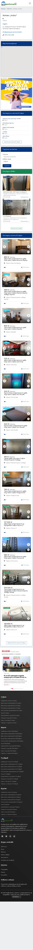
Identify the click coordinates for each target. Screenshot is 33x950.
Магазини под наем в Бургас (9, 809)
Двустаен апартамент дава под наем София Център (15, 361)
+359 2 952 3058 (9, 35)
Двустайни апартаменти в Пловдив (11, 766)
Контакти (4, 857)
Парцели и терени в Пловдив (9, 783)
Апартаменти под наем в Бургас (10, 807)
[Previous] (3, 671)
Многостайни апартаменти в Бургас (11, 802)
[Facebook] (2, 836)
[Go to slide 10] (22, 688)
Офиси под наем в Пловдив (8, 781)
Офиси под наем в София (8, 720)
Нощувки (4, 875)
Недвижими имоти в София (9, 700)
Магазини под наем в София (9, 718)
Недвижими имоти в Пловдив (9, 761)
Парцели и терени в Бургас (9, 814)
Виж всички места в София (12, 142)
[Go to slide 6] (17, 688)
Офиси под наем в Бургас (8, 812)
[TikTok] (14, 836)
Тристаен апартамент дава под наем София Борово (15, 328)
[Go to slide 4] (15, 688)
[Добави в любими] (28, 252)
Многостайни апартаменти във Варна (12, 741)
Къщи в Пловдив (5, 774)
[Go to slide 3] (13, 688)
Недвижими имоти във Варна (9, 731)
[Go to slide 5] (16, 688)
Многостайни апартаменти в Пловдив (12, 771)
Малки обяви (5, 854)
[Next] (29, 671)
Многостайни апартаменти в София (11, 710)
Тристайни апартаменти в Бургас (11, 799)
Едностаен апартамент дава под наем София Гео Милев (15, 393)
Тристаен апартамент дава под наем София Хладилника (15, 491)
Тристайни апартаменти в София (10, 708)
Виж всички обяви (16, 228)
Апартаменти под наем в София (10, 715)
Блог (2, 849)
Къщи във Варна (5, 743)
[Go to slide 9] (21, 688)
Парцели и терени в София (8, 722)
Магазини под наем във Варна (9, 748)
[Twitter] (6, 836)
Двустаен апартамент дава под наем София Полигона (15, 557)
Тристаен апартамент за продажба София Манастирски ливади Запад (16, 590)
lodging (10, 18)
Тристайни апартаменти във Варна (11, 738)
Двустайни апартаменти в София (10, 705)
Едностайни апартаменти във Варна (11, 733)
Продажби (4, 869)
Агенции (4, 846)
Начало (3, 8)
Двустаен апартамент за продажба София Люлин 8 (14, 626)
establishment (12, 20)
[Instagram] (10, 836)
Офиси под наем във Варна (8, 750)
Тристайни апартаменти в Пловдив (11, 769)
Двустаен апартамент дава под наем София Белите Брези (15, 259)
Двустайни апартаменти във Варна (11, 736)
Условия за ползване (7, 860)
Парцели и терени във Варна (9, 753)
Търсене (5, 154)
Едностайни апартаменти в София (11, 703)
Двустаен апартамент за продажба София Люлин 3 (14, 524)
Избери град (7, 159)
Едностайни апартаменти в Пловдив (11, 764)
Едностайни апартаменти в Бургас (11, 794)
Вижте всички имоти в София (16, 643)
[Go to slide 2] (11, 688)
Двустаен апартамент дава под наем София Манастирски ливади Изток (15, 293)
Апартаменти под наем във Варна (10, 746)
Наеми (3, 872)
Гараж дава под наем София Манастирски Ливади (14, 459)
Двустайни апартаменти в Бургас (11, 797)
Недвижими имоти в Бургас (9, 792)
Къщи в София (5, 713)
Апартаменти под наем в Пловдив (11, 776)
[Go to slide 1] (10, 688)
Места (9, 8)
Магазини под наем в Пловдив (9, 778)
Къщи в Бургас (5, 804)
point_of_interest (18, 18)
